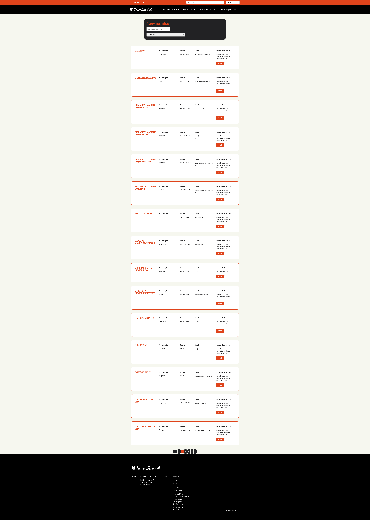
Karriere (176, 480)
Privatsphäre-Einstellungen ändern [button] (181, 495)
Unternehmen (187, 9)
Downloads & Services (207, 9)
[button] (233, 2)
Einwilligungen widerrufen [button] (178, 508)
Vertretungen (225, 9)
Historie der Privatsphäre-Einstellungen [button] (178, 502)
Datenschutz (178, 491)
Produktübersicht (170, 9)
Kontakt (236, 9)
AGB (175, 484)
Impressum (177, 487)
